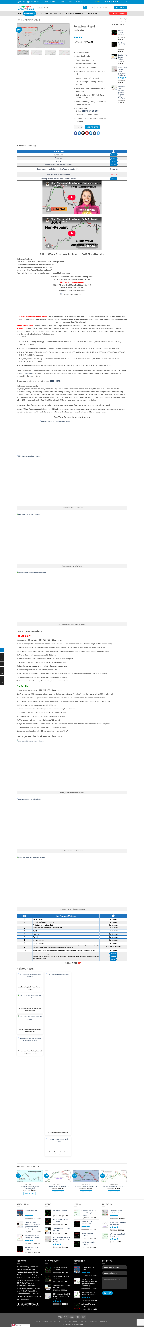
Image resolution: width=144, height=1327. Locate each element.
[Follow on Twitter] (109, 2)
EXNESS (95, 111)
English (18, 1325)
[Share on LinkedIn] (90, 133)
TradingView (59, 13)
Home (20, 13)
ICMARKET (86, 111)
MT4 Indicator (29, 13)
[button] (103, 7)
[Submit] (85, 7)
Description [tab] (21, 146)
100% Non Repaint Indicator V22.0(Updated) (29, 1187)
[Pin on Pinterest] (87, 133)
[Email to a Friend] (83, 133)
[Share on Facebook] (75, 133)
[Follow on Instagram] (107, 2)
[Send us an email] (111, 2)
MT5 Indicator (42, 13)
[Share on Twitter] (79, 133)
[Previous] (20, 35)
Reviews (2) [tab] (32, 146)
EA (51, 13)
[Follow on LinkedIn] (113, 2)
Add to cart (92, 127)
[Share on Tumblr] (94, 133)
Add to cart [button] (29, 1193)
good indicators (26, 373)
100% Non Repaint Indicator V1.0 (114, 1186)
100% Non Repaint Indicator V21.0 (85, 1186)
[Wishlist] (92, 7)
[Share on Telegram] (98, 133)
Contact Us (124, 2)
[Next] (67, 35)
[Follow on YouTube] (115, 2)
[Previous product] (125, 19)
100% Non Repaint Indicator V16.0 (57, 1186)
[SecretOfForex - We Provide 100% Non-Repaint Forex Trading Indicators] (25, 7)
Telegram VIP (92, 13)
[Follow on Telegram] (117, 2)
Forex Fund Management (75, 13)
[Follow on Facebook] (105, 2)
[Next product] (121, 19)
